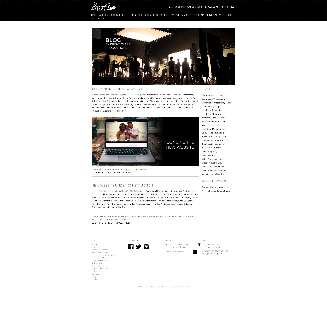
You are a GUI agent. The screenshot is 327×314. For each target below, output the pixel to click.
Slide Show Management (156, 101)
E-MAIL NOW (228, 7)
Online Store (160, 15)
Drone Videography (131, 98)
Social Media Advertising (180, 101)
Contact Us (98, 19)
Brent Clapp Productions (155, 287)
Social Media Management (214, 136)
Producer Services (100, 250)
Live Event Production (151, 98)
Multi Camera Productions (113, 101)
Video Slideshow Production (214, 170)
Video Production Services (141, 108)
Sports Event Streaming (122, 104)
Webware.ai (184, 287)
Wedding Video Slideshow (114, 111)
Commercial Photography (182, 95)
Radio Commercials (135, 101)
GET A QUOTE (211, 7)
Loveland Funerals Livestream (187, 15)
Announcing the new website (118, 89)
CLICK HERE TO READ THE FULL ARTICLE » (112, 172)
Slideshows (97, 263)
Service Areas (213, 15)
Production (117, 15)
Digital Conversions (100, 268)
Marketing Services (100, 260)
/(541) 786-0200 (221, 251)
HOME (94, 15)
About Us (104, 15)
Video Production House (118, 108)
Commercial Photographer (158, 95)
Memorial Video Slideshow (213, 118)
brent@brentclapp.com (212, 253)
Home (94, 244)
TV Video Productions (167, 104)
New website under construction (122, 185)
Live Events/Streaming (102, 258)
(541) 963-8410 (178, 7)
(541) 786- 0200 (194, 7)
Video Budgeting (186, 104)
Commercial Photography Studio (106, 98)
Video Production (99, 252)
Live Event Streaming (172, 98)
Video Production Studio (166, 108)
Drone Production (140, 15)
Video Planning (98, 108)
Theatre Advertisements (145, 104)
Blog (229, 15)
